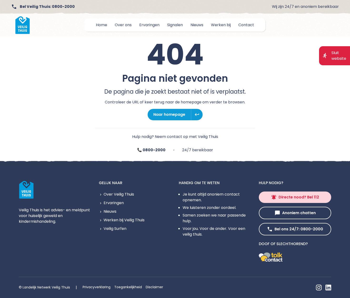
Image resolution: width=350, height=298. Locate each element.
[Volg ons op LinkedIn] (328, 287)
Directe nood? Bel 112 (299, 197)
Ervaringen (114, 203)
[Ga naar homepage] (22, 25)
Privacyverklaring (96, 287)
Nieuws (110, 211)
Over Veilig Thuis (119, 194)
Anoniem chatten (299, 213)
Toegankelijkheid (128, 287)
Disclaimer (154, 287)
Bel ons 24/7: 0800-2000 (299, 229)
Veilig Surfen (115, 228)
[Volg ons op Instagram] (319, 287)
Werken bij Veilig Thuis (124, 220)
